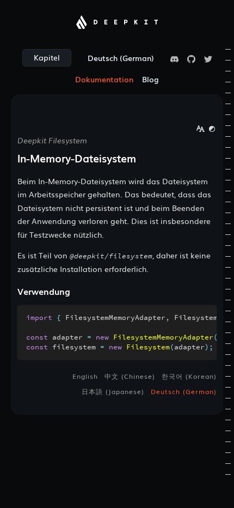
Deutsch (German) (184, 391)
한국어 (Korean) (189, 376)
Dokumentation (104, 79)
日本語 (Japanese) (113, 391)
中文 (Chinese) (129, 376)
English (85, 376)
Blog (150, 79)
